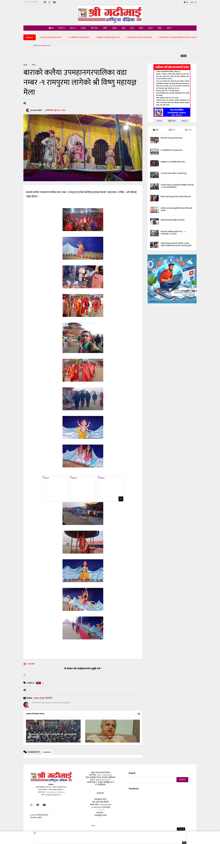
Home (93, 825)
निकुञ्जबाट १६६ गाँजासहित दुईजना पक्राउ (72, 37)
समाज (132, 28)
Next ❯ (184, 121)
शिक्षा (123, 28)
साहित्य (141, 28)
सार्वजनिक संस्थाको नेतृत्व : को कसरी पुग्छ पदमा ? (106, 737)
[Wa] (49, 2)
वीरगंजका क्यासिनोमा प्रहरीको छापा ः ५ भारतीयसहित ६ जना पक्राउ (173, 232)
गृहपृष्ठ (25, 64)
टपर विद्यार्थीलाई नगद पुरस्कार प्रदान (43, 37)
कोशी (168, 28)
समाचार (61, 28)
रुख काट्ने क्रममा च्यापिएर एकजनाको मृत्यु (103, 37)
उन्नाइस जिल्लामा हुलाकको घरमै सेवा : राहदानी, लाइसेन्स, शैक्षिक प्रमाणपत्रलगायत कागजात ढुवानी (176, 244)
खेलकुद (83, 28)
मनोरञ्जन (114, 28)
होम (52, 28)
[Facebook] (45, 2)
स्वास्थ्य (150, 28)
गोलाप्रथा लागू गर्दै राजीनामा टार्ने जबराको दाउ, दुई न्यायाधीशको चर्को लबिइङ (52, 736)
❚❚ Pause (172, 121)
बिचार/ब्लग (94, 28)
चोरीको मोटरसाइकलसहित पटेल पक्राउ (172, 220)
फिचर (34, 64)
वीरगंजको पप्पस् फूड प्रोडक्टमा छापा (171, 138)
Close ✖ (181, 829)
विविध (160, 28)
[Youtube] (54, 2)
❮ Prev (159, 121)
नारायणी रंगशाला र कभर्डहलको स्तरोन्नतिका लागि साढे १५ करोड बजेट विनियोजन (146, 37)
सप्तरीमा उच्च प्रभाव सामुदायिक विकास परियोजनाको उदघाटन (176, 209)
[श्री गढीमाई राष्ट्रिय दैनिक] (110, 22)
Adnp (183, 56)
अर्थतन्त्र (72, 28)
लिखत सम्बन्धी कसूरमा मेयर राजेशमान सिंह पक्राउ (190, 37)
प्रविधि (105, 28)
